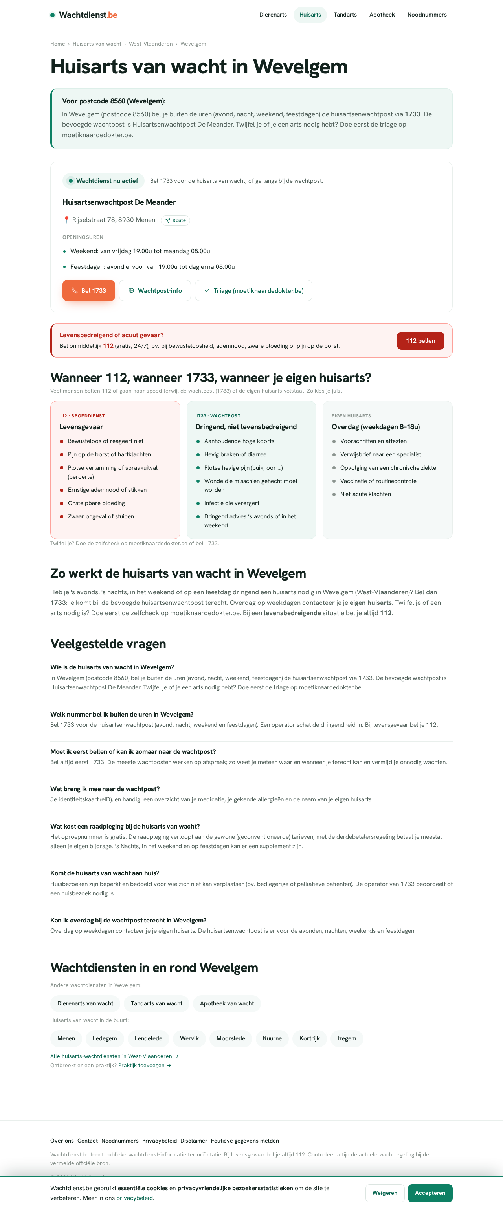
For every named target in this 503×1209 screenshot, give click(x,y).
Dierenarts (273, 14)
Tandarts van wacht (156, 1003)
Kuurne (272, 1038)
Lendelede (148, 1038)
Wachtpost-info (160, 291)
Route (179, 220)
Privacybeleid (159, 1140)
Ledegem (105, 1038)
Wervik (189, 1038)
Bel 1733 (93, 291)
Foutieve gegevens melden (245, 1140)
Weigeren (385, 1193)
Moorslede (231, 1038)
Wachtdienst (88, 14)
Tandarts (345, 14)
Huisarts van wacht (97, 43)
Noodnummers (427, 14)
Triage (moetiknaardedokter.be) (258, 291)
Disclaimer (193, 1140)
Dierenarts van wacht (85, 1003)
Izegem (347, 1038)
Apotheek (382, 14)
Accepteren (430, 1193)
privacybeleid (134, 1198)
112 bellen (420, 340)
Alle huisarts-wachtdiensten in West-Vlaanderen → (114, 1056)
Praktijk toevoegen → (144, 1065)
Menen (66, 1038)
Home (57, 43)
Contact (87, 1140)
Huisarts (310, 14)
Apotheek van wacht (227, 1003)
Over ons (62, 1140)
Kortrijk (309, 1038)
